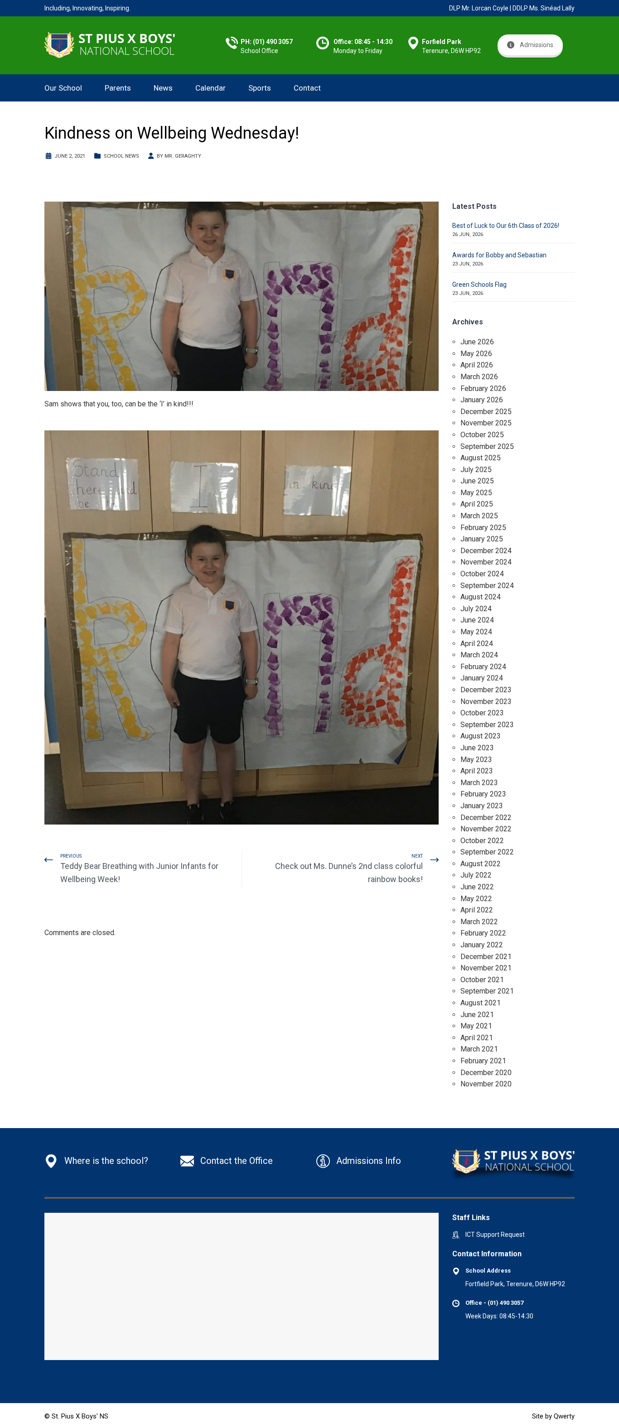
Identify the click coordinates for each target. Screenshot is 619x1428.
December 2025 (486, 411)
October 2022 (482, 840)
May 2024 (476, 631)
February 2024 (483, 666)
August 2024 (480, 597)
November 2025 (486, 423)
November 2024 (486, 562)
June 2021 (477, 1014)
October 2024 (482, 573)
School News (121, 156)
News (163, 87)
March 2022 (479, 921)
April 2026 (476, 365)
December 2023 (486, 689)
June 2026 (477, 342)
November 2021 (486, 968)
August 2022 (480, 863)
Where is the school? (106, 1160)
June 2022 (477, 887)
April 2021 (476, 1037)
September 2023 (487, 724)
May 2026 (476, 353)
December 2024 (486, 550)
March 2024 (479, 655)
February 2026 (483, 388)
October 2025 (482, 434)
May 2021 (476, 1026)
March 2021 (479, 1049)
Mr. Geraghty (182, 156)
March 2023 (479, 782)
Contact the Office (236, 1160)
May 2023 (476, 759)
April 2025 (476, 504)
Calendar (210, 87)
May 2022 (476, 898)
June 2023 (477, 747)
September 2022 (487, 852)
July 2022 (476, 875)
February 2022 (483, 933)
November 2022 (486, 829)
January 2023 (481, 805)
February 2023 (483, 794)
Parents (118, 87)
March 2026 (479, 376)
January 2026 (481, 400)
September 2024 (487, 585)
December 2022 (486, 817)
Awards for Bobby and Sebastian (499, 255)
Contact (307, 87)
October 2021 (482, 979)
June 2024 (477, 620)
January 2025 (481, 539)
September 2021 (487, 991)
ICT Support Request (495, 1234)
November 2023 (486, 701)
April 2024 (476, 643)
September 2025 (487, 446)
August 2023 (480, 736)
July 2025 (476, 469)
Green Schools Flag (479, 284)
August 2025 (480, 457)
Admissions (536, 44)
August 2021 (480, 1003)
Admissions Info (368, 1160)
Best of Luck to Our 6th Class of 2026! (505, 225)
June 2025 (477, 481)
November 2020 (486, 1084)
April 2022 (476, 910)
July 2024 (476, 608)
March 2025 (479, 515)
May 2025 (476, 492)
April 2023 (476, 771)
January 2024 (481, 678)
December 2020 (486, 1072)
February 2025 (483, 527)
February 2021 (483, 1061)
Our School (63, 87)
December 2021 (486, 956)
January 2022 (481, 945)
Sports (259, 87)
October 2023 (482, 713)
